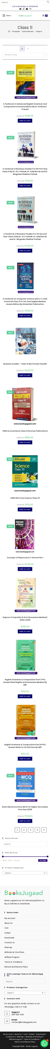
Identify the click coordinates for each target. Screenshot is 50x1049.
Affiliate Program (12, 957)
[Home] (9, 31)
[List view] (28, 48)
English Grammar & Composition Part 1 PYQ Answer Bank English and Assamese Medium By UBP (25, 682)
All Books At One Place (14, 952)
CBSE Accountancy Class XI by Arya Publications (25, 431)
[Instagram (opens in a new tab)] (23, 9)
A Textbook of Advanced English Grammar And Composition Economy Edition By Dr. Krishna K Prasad (25, 107)
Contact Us (9, 942)
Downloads (9, 937)
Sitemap (8, 947)
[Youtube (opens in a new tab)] (27, 9)
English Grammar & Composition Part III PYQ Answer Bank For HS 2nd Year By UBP (25, 746)
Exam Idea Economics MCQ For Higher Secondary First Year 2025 (25, 808)
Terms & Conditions (13, 962)
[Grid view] (22, 48)
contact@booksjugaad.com (24, 1022)
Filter (43, 860)
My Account (9, 918)
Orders (7, 933)
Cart (6, 928)
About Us (8, 923)
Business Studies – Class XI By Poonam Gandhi (25, 364)
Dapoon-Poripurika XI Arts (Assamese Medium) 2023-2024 (25, 618)
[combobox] (25, 873)
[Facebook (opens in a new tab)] (20, 9)
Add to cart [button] (25, 121)
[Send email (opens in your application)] (30, 9)
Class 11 (39, 31)
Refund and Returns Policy (16, 967)
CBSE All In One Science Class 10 (25, 498)
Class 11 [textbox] (24, 873)
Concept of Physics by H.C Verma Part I (25, 557)
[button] (48, 2)
